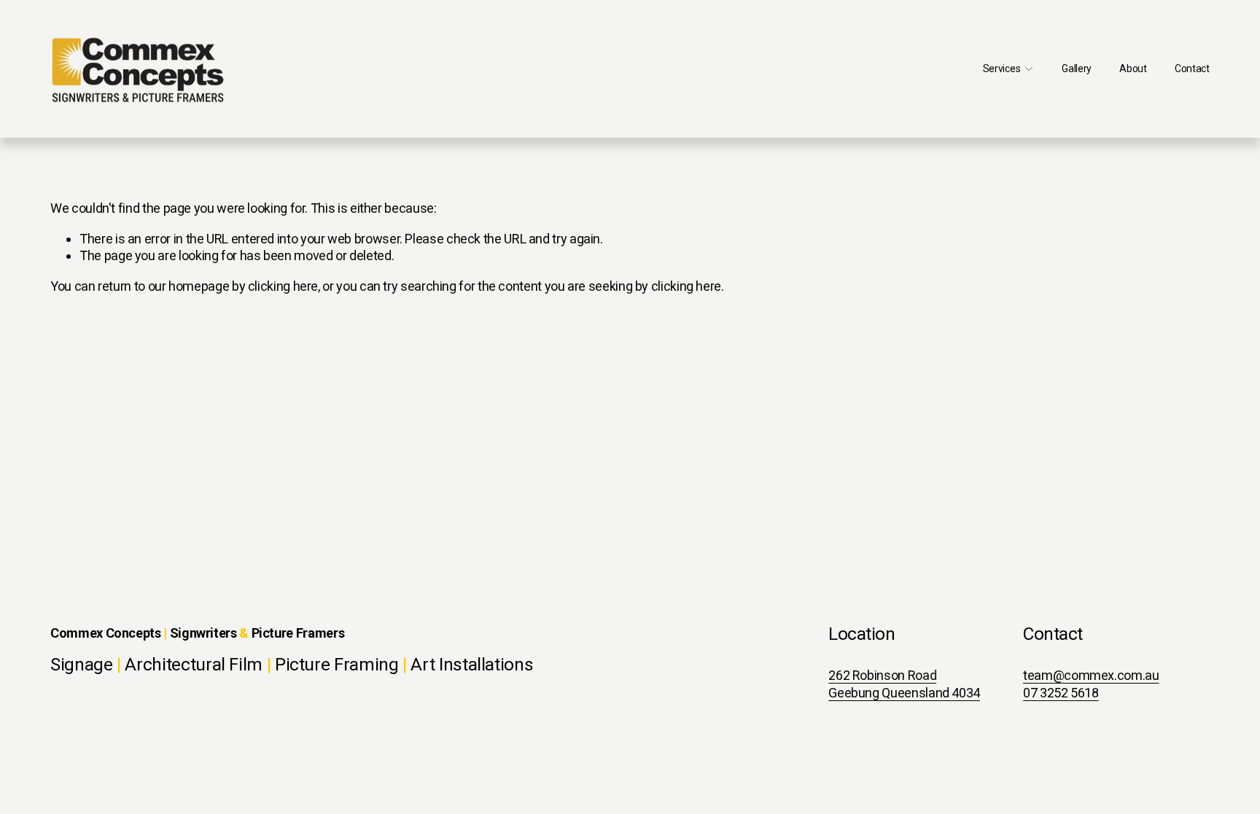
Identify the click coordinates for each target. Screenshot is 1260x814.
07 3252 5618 (1061, 692)
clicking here (283, 286)
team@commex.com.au (1091, 675)
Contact (1192, 68)
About (1133, 68)
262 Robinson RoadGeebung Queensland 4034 (904, 684)
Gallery (1077, 68)
